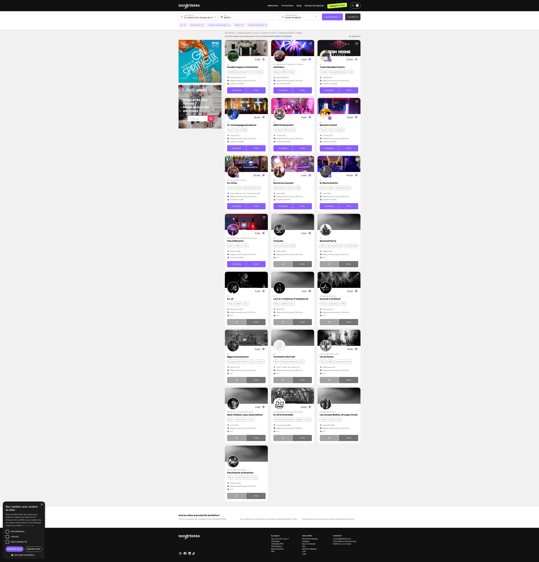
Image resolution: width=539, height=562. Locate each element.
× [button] (42, 504)
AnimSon (278, 67)
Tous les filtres (331, 17)
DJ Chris (232, 183)
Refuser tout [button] (33, 549)
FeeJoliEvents (235, 241)
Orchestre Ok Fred (284, 356)
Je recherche (189, 15)
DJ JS (230, 299)
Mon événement (291, 15)
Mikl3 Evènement (283, 125)
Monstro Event (328, 125)
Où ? (225, 15)
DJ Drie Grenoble (283, 414)
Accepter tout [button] (14, 549)
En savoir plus (28, 525)
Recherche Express (314, 5)
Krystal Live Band (330, 299)
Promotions (287, 5)
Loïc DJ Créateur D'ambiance (290, 299)
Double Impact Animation (242, 67)
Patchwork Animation (240, 472)
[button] (24, 555)
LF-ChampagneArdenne (241, 125)
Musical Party (328, 241)
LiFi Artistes (327, 356)
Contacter (236, 90)
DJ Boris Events (329, 183)
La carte (352, 17)
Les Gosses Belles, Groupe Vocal (338, 414)
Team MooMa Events (332, 67)
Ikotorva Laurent (283, 183)
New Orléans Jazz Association (245, 414)
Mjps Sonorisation (238, 356)
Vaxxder (278, 241)
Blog (299, 5)
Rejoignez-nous (337, 6)
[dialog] (24, 530)
